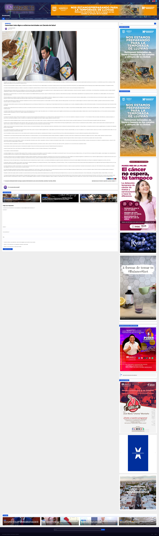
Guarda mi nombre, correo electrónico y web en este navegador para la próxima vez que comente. (19, 242)
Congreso (21, 18)
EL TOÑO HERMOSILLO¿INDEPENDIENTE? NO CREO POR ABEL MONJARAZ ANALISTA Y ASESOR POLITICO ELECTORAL (57, 199)
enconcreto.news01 (15, 187)
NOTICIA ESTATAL (14, 18)
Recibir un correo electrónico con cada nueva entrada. (12, 246)
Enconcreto (6, 15)
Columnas (45, 18)
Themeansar (17, 534)
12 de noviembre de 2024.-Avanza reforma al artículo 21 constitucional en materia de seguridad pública (98, 199)
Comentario (5, 209)
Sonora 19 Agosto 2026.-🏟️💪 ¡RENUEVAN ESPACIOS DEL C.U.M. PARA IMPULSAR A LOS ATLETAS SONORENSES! (136, 522)
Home (152, 534)
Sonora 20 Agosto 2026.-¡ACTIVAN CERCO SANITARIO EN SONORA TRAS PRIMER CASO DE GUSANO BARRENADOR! (98, 522)
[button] (154, 18)
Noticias (13, 198)
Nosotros (8, 18)
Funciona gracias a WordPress (6, 534)
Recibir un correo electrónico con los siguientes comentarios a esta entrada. (16, 244)
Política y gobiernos (29, 18)
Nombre (4, 226)
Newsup (13, 534)
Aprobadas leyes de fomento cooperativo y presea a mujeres (103, 180)
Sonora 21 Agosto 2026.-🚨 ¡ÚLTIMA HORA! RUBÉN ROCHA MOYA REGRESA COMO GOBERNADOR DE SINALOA (60, 522)
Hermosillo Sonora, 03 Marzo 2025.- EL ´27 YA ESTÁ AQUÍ (17, 199)
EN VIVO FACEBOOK (38, 18)
